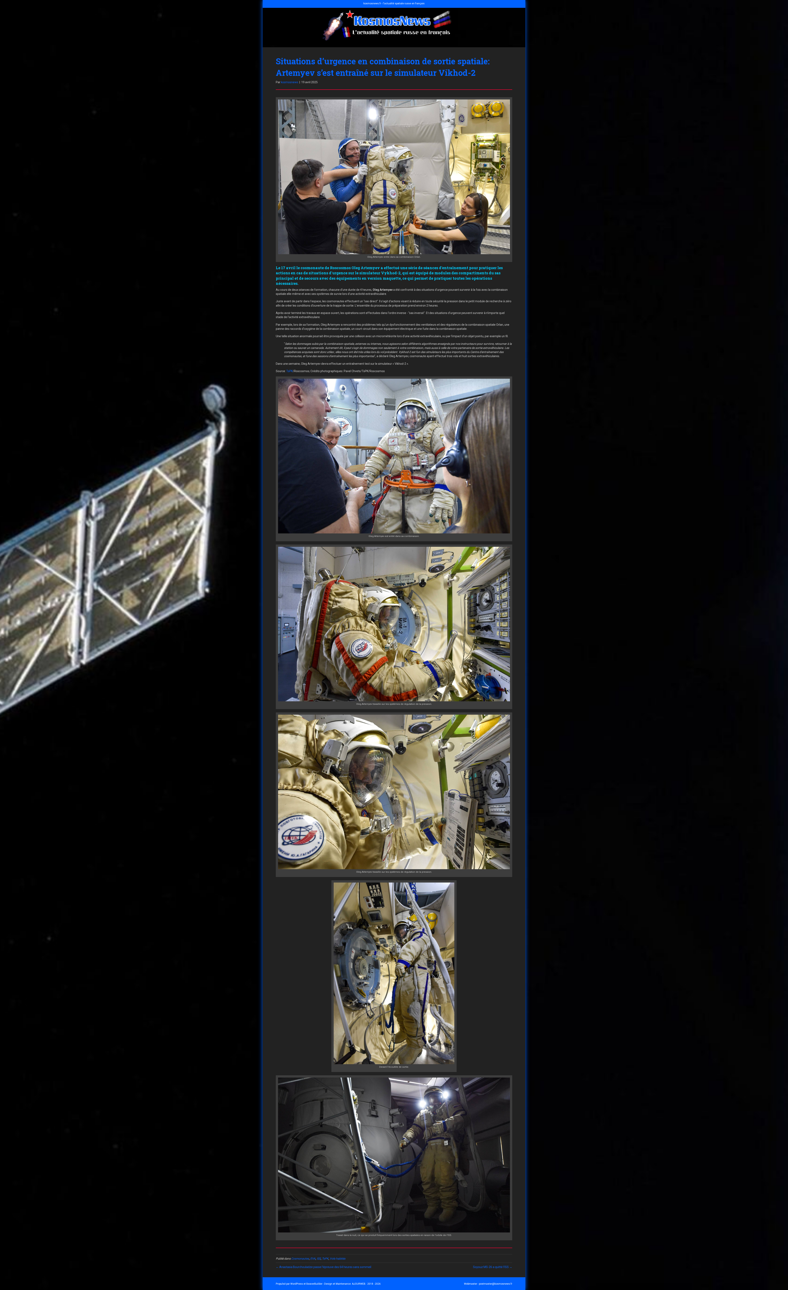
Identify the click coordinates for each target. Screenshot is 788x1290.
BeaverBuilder (314, 1283)
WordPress (296, 1283)
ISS (319, 1258)
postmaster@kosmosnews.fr (495, 1283)
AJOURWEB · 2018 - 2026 (366, 1283)
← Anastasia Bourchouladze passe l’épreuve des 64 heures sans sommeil (323, 1267)
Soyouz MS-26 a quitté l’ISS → (492, 1267)
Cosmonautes (300, 1258)
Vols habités (337, 1258)
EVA (312, 1258)
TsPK (289, 371)
